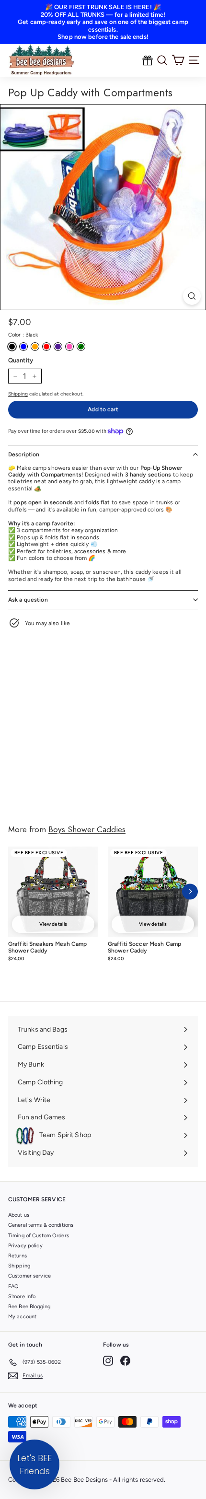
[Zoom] (192, 296)
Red (46, 346)
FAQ (13, 1286)
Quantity (20, 360)
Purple (58, 346)
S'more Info (21, 1296)
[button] (34, 1464)
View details (53, 924)
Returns (17, 1256)
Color (23, 335)
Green (81, 346)
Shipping (18, 394)
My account (22, 1316)
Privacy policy (25, 1246)
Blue (23, 346)
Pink (69, 346)
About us (18, 1215)
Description (23, 454)
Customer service (29, 1276)
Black (12, 346)
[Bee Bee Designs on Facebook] (125, 1361)
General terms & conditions (40, 1225)
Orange (35, 346)
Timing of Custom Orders (38, 1235)
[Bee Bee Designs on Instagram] (108, 1361)
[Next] (190, 891)
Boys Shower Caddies (87, 829)
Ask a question (28, 599)
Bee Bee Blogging (29, 1306)
